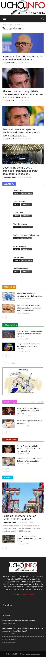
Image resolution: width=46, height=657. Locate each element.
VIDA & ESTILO (9, 402)
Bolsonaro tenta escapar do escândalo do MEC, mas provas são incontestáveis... (21, 132)
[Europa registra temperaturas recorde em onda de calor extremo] (8, 347)
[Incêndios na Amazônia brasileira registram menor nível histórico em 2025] (8, 334)
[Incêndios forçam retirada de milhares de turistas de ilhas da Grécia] (8, 539)
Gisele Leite (18, 190)
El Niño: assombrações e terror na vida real (18, 621)
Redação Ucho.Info (9, 63)
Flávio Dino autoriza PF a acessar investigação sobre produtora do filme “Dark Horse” (22, 629)
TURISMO (7, 477)
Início (4, 25)
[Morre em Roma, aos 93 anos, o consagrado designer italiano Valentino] (8, 411)
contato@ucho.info (26, 594)
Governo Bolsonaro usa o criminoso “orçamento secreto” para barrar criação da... (20, 170)
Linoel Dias (18, 213)
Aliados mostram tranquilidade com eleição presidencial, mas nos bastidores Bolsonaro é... (22, 94)
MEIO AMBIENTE (10, 325)
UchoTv (41, 402)
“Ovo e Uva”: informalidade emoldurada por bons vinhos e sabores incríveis (28, 448)
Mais (32, 402)
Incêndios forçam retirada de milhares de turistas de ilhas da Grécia (29, 538)
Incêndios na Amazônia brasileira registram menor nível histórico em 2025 (29, 333)
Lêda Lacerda (19, 201)
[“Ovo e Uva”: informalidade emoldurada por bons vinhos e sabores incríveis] (8, 449)
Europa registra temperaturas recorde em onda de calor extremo (28, 346)
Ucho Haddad (19, 257)
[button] (42, 18)
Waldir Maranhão (20, 268)
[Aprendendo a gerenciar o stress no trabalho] (8, 423)
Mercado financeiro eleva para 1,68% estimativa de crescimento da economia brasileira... (29, 307)
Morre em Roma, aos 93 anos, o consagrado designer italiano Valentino (29, 410)
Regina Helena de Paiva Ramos (26, 235)
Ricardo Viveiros (20, 246)
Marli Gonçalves (20, 224)
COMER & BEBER (10, 440)
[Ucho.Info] (23, 7)
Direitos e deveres (9, 639)
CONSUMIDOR (9, 287)
